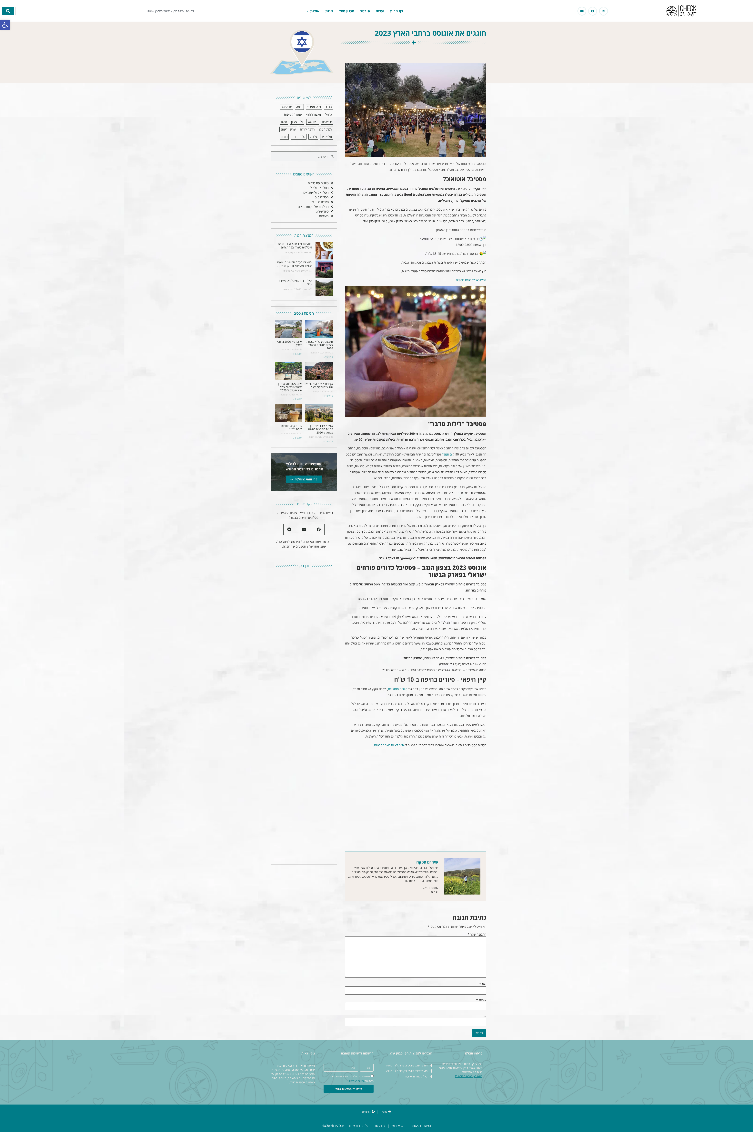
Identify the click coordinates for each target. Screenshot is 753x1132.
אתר (483, 1015)
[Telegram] (289, 529)
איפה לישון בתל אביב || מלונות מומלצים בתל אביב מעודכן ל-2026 (289, 387)
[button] (5, 25)
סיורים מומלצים (397, 689)
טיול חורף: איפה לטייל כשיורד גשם (295, 282)
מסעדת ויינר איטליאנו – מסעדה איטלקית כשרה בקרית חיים (294, 245)
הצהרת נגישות (421, 1126)
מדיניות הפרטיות (357, 1081)
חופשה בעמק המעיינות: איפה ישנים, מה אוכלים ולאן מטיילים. (294, 264)
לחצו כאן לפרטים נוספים (471, 280)
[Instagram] (603, 11)
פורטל (365, 11)
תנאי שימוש (399, 1126)
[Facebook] (592, 11)
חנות (329, 11)
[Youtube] (581, 11)
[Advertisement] (415, 797)
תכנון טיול (346, 11)
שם (482, 984)
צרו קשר (380, 1126)
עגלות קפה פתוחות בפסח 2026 (291, 427)
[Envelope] (304, 529)
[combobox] (106, 11)
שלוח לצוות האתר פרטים (389, 745)
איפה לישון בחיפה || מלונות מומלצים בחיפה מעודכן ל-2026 (320, 429)
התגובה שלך (477, 934)
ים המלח (447, 454)
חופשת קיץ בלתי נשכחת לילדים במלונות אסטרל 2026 (319, 345)
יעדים (380, 11)
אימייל (481, 1000)
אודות (314, 11)
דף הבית (396, 11)
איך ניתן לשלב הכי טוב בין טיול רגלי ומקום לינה (319, 385)
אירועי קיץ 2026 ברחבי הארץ (289, 343)
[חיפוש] (8, 11)
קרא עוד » (328, 357)
